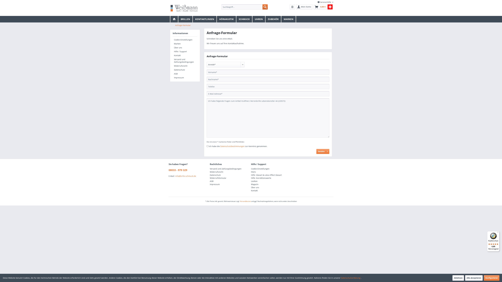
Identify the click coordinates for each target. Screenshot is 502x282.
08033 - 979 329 (178, 170)
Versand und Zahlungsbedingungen (184, 60)
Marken (177, 43)
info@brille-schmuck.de (185, 176)
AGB (176, 73)
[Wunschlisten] (292, 7)
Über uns (178, 47)
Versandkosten (245, 201)
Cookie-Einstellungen (183, 40)
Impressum (179, 77)
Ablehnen (458, 278)
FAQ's (253, 172)
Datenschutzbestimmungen (232, 146)
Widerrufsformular (218, 178)
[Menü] (497, 232)
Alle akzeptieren (474, 278)
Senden (321, 151)
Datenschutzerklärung (351, 278)
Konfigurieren (491, 278)
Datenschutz (179, 70)
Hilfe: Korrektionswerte (261, 178)
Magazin (254, 184)
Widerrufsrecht (180, 66)
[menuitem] (244, 7)
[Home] (174, 19)
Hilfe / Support (180, 51)
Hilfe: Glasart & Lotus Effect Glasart (266, 175)
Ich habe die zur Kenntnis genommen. (238, 146)
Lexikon (254, 181)
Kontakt (177, 55)
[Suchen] (265, 7)
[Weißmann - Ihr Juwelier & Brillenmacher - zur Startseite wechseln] (184, 8)
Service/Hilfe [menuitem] (326, 2)
